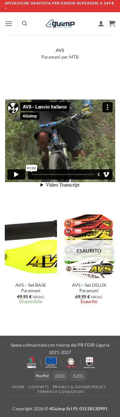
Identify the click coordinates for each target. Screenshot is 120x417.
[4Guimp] (60, 23)
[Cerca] (24, 23)
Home (18, 386)
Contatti (38, 386)
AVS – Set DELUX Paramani (89, 288)
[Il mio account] (101, 23)
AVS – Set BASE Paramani (30, 288)
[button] (8, 23)
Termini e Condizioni (60, 391)
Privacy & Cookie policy (80, 386)
